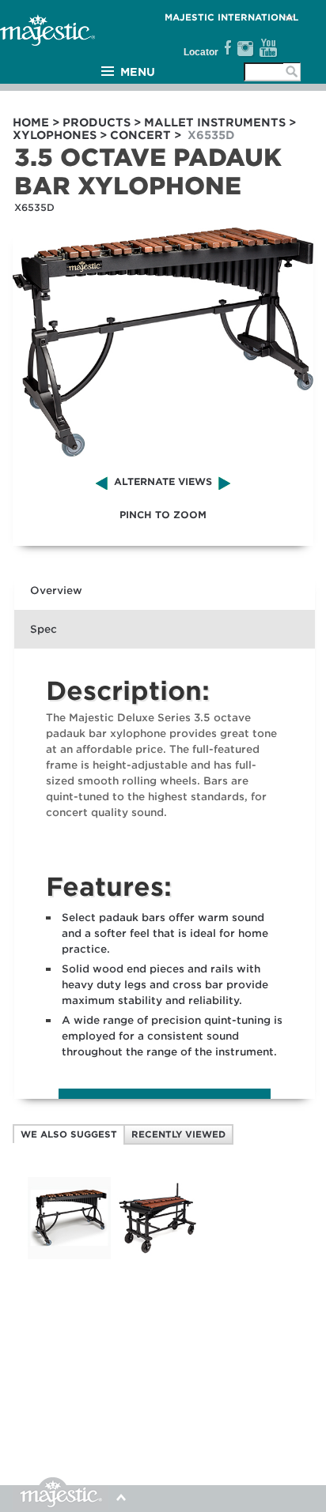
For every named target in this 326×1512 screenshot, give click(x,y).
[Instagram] (245, 48)
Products (97, 122)
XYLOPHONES (55, 135)
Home (31, 122)
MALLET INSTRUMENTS (215, 122)
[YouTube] (268, 48)
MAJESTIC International (231, 17)
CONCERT (140, 135)
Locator (201, 52)
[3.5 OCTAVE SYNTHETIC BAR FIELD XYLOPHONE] (157, 1256)
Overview (56, 590)
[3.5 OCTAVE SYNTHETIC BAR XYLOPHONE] (69, 1256)
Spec (43, 629)
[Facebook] (226, 48)
